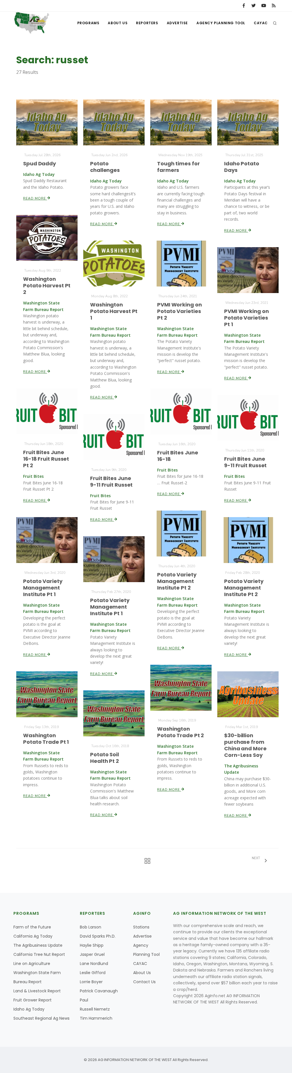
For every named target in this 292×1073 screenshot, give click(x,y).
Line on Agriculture (31, 963)
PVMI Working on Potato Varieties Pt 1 (246, 318)
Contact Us (144, 982)
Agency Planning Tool (220, 23)
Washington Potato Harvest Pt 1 (113, 311)
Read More (35, 198)
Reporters (147, 23)
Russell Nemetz (95, 1009)
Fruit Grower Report (32, 1000)
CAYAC (261, 23)
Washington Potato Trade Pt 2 (180, 732)
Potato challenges (105, 167)
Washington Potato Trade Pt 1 (46, 738)
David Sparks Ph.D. (97, 936)
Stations (141, 927)
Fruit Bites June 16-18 (177, 456)
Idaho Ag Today (28, 1009)
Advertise (177, 23)
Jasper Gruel (92, 954)
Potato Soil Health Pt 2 (104, 758)
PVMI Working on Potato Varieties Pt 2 (179, 311)
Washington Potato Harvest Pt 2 (46, 285)
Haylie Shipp (92, 945)
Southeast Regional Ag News (41, 1018)
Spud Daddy (39, 163)
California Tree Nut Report (39, 954)
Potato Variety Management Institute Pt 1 (42, 588)
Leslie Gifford (93, 973)
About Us (117, 23)
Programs (88, 23)
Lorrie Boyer (91, 982)
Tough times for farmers (178, 167)
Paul (84, 1000)
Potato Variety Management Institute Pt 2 (176, 581)
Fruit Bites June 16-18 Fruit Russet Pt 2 (46, 459)
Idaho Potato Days (241, 167)
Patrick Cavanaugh (99, 991)
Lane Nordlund (94, 963)
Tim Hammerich (96, 1018)
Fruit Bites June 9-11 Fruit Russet (245, 462)
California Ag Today (32, 936)
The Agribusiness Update (37, 945)
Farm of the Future (32, 927)
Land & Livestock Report (37, 991)
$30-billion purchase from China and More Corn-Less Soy (245, 745)
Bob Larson (90, 927)
